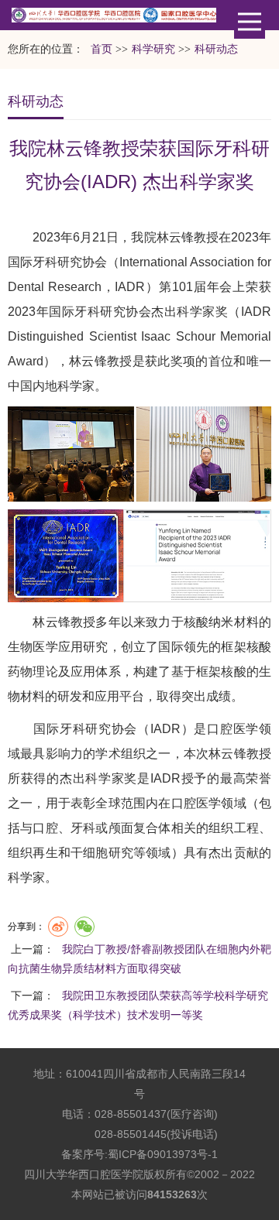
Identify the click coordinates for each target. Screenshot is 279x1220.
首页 (101, 49)
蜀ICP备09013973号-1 (163, 1154)
